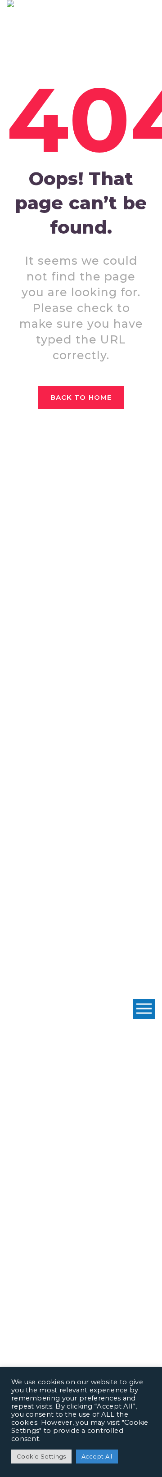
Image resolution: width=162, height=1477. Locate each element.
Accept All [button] (96, 1456)
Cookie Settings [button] (41, 1456)
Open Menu (144, 1009)
